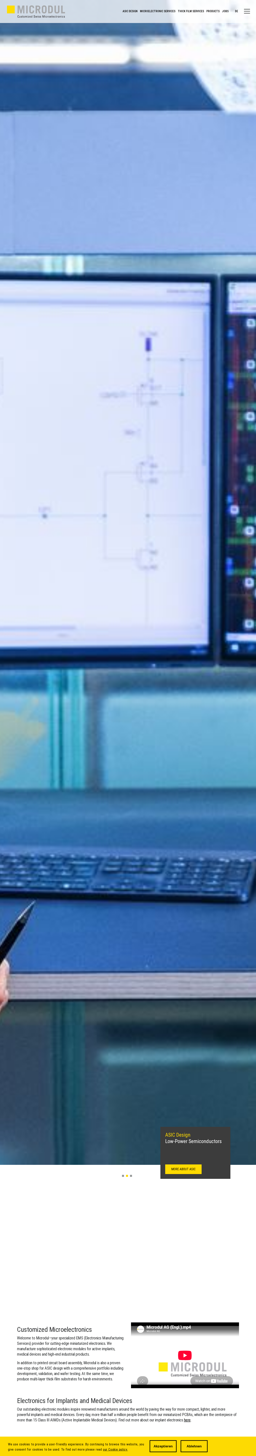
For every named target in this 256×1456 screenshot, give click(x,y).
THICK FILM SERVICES (191, 11)
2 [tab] (127, 1176)
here (187, 1420)
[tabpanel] (128, 582)
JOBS (225, 11)
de (236, 11)
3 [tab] (131, 1176)
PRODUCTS (213, 11)
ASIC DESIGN (130, 11)
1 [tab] (123, 1176)
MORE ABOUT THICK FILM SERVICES (195, 1169)
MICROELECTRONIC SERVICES (157, 11)
